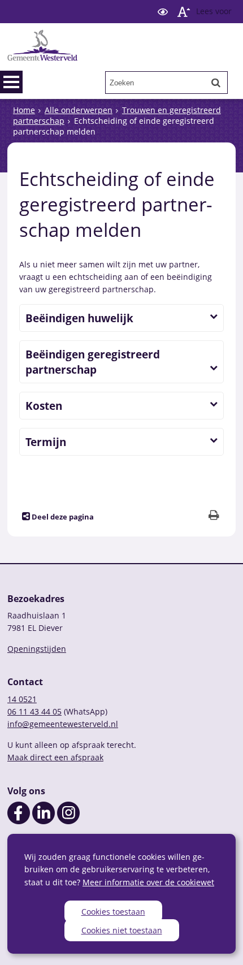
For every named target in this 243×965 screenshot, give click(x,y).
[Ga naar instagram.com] (68, 821)
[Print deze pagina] (214, 516)
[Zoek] (215, 82)
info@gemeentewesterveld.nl (62, 724)
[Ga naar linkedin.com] (43, 821)
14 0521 (22, 699)
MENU (11, 82)
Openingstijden (36, 648)
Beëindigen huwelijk (79, 318)
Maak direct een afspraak (55, 757)
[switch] (162, 11)
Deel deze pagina (62, 517)
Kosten (43, 405)
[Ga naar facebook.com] (18, 821)
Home (24, 110)
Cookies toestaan (113, 911)
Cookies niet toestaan (121, 930)
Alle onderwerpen (78, 110)
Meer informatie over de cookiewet (148, 882)
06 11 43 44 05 (34, 711)
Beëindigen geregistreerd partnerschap (92, 362)
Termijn (45, 441)
